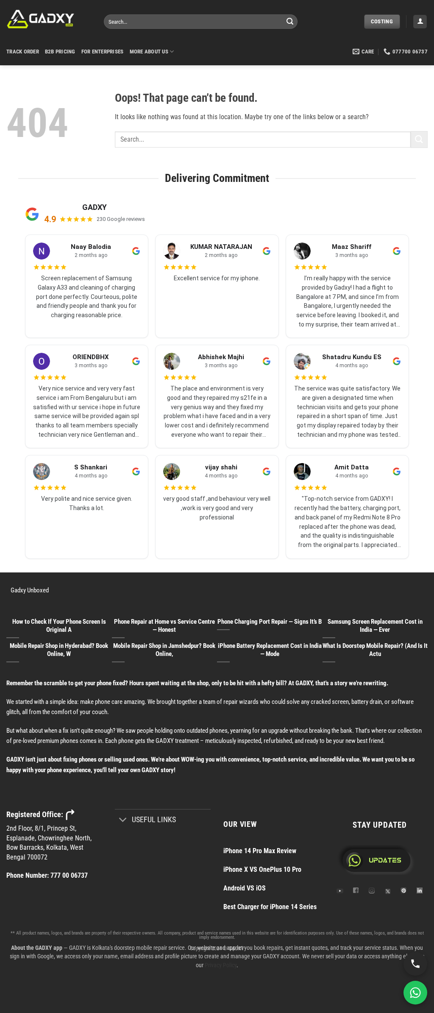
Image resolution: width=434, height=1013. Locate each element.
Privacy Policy (220, 965)
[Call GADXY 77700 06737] (415, 964)
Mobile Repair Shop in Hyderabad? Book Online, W (59, 650)
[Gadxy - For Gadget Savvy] (48, 19)
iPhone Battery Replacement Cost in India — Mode (270, 650)
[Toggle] (123, 821)
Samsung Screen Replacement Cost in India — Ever (375, 625)
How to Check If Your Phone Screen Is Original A (59, 625)
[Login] (420, 22)
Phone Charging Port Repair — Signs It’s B (269, 621)
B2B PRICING (60, 51)
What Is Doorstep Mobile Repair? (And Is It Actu (375, 650)
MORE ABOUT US (149, 51)
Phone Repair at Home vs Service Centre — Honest (164, 625)
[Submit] (290, 21)
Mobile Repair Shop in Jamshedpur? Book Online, (164, 650)
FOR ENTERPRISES (102, 51)
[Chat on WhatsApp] (415, 993)
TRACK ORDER (22, 51)
